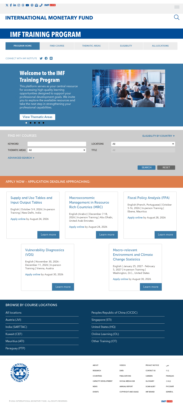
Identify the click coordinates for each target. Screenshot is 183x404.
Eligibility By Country (157, 136)
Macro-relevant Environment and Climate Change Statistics (133, 255)
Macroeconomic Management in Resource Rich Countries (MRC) (89, 202)
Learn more (48, 234)
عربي (167, 365)
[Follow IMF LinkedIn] (14, 5)
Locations (98, 144)
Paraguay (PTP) (15, 348)
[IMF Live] (167, 400)
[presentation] (128, 90)
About (95, 365)
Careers (149, 376)
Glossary (150, 381)
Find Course (57, 46)
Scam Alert (150, 386)
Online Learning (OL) (105, 334)
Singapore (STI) (102, 319)
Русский (170, 386)
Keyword (13, 144)
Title (94, 150)
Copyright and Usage (129, 391)
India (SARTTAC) (16, 326)
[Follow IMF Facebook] (11, 5)
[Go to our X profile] (40, 58)
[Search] (176, 17)
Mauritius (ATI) (15, 341)
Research (97, 370)
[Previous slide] (17, 95)
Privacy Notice (152, 365)
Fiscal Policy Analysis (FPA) (149, 198)
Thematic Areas (91, 46)
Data (121, 370)
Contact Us (150, 370)
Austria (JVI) (13, 319)
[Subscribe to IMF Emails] (36, 5)
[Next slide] (166, 95)
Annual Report (126, 386)
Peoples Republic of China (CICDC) (114, 312)
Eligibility (126, 46)
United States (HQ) (103, 326)
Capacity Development (102, 381)
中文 (167, 370)
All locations (13, 312)
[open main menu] (176, 7)
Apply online (18, 219)
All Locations (160, 46)
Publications (125, 376)
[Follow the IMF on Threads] (23, 5)
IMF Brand (150, 391)
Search (147, 167)
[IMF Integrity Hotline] (40, 5)
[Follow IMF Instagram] (19, 5)
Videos (123, 365)
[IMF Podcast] (32, 5)
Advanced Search (20, 158)
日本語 (168, 381)
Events (96, 391)
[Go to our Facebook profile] (45, 58)
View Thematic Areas (37, 117)
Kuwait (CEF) (14, 334)
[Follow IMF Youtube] (27, 5)
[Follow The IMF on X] (7, 5)
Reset (166, 167)
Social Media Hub (127, 381)
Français (170, 376)
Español (169, 391)
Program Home (23, 46)
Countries (97, 376)
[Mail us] (50, 58)
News (95, 386)
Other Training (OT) (104, 341)
